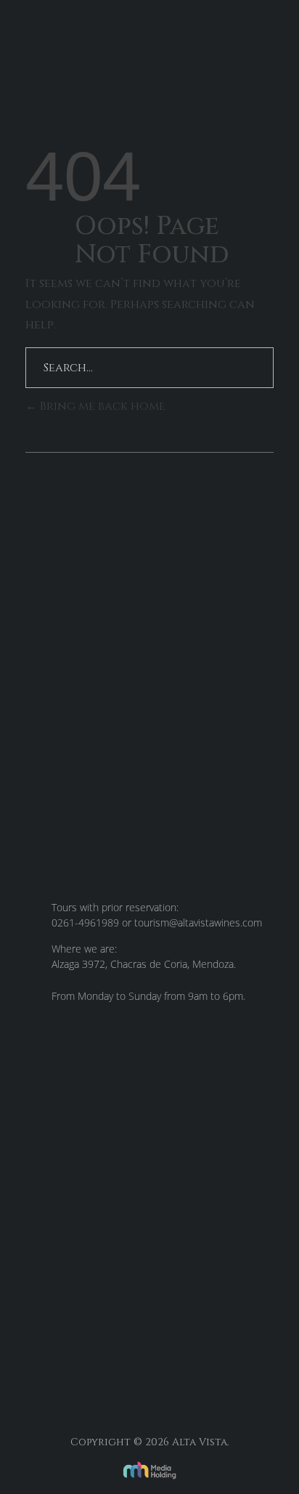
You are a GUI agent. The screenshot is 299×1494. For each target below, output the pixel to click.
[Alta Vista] (76, 43)
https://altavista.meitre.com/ (106, 1306)
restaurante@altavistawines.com (119, 1331)
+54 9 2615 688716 (124, 1357)
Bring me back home (101, 406)
